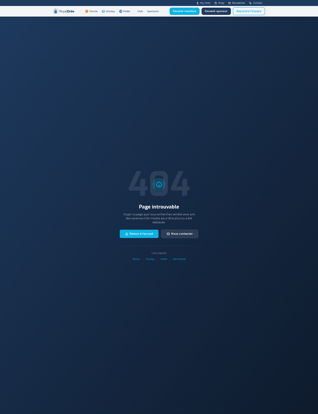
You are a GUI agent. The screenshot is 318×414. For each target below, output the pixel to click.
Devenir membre (184, 11)
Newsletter (238, 2)
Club (140, 11)
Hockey (110, 11)
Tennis (93, 11)
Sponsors (153, 11)
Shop (221, 2)
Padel (126, 11)
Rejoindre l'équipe (249, 11)
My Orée (205, 2)
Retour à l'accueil (141, 233)
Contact (257, 2)
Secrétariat (179, 259)
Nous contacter (182, 233)
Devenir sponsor (216, 11)
